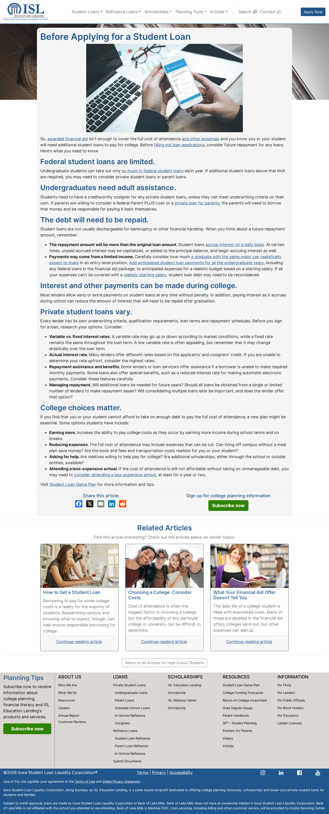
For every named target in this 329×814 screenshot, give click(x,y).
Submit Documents (127, 761)
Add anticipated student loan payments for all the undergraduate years (196, 262)
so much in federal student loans (153, 170)
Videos (228, 738)
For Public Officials (291, 700)
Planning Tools (189, 11)
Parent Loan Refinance (131, 746)
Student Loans (85, 11)
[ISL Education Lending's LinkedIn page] (281, 772)
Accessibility (181, 772)
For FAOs (284, 685)
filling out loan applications (179, 144)
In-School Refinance (130, 715)
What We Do (67, 693)
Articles (217, 11)
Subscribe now (228, 505)
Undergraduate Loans (131, 693)
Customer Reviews (72, 722)
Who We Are (67, 685)
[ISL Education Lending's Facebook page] (299, 772)
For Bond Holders (291, 708)
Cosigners (122, 723)
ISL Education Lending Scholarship (184, 689)
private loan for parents (197, 203)
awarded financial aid (67, 138)
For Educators (288, 715)
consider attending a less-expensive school (115, 474)
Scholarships (156, 11)
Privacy (159, 772)
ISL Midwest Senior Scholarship (182, 704)
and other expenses (200, 138)
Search (246, 11)
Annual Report (68, 715)
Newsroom (66, 700)
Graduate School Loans (132, 708)
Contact (268, 11)
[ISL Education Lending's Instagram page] (263, 772)
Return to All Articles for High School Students (164, 663)
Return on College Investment (245, 700)
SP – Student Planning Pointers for (240, 727)
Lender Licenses (290, 723)
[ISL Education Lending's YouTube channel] (318, 772)
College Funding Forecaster (243, 693)
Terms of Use (85, 781)
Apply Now (313, 12)
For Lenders (286, 693)
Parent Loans (125, 700)
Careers (64, 708)
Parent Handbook (236, 715)
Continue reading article (79, 641)
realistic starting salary (145, 274)
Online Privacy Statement (121, 781)
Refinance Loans (122, 11)
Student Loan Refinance (132, 738)
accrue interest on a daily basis (234, 244)
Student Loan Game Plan (72, 484)
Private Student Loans (129, 685)
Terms (142, 772)
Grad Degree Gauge (237, 708)
